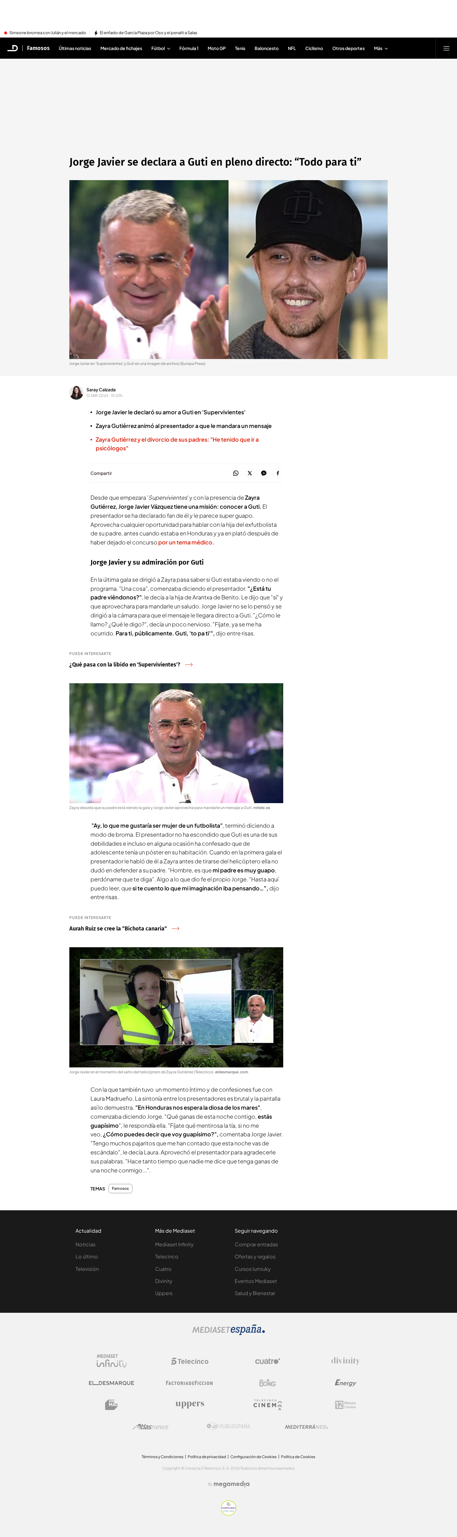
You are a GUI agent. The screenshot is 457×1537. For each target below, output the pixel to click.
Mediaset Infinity (174, 1244)
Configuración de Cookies (253, 1456)
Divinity (164, 1281)
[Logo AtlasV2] (150, 1427)
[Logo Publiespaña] (228, 1426)
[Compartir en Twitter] (249, 473)
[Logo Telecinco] (189, 1361)
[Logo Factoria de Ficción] (189, 1383)
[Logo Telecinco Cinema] (267, 1405)
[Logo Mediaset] (228, 1333)
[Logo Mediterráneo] (306, 1426)
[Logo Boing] (267, 1383)
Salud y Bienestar (255, 1293)
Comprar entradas (256, 1244)
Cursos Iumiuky (253, 1269)
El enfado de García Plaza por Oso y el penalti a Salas (148, 32)
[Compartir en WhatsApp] (235, 473)
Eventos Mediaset (256, 1281)
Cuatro (163, 1269)
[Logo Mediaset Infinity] (112, 1361)
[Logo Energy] (346, 1383)
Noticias (85, 1244)
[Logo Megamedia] (231, 1484)
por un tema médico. (186, 542)
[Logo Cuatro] (267, 1361)
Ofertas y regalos (255, 1256)
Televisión (87, 1269)
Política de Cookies (298, 1456)
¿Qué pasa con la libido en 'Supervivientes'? (124, 664)
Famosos (38, 48)
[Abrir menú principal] (446, 48)
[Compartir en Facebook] (277, 473)
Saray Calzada (101, 389)
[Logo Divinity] (345, 1361)
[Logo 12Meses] (345, 1405)
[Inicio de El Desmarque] (12, 48)
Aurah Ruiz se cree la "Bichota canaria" (118, 928)
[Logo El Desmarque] (111, 1383)
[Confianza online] (228, 1513)
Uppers (164, 1293)
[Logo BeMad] (111, 1404)
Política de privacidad (207, 1456)
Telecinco (166, 1256)
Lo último (87, 1256)
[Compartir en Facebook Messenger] (263, 473)
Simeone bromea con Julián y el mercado (47, 32)
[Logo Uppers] (189, 1404)
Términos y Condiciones (162, 1456)
